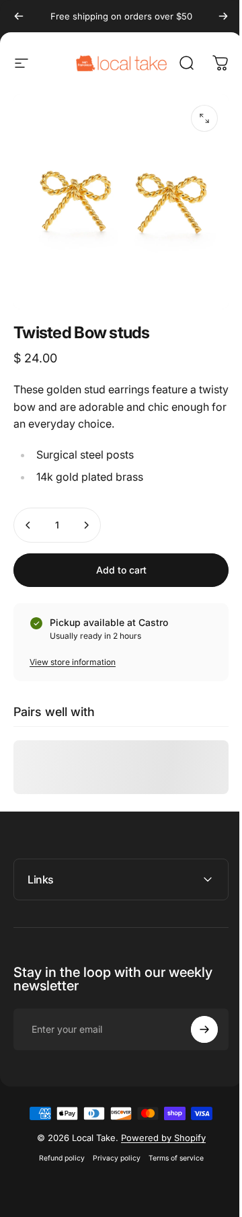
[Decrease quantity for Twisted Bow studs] (28, 525)
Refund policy (56, 1148)
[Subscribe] (194, 1019)
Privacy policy (111, 1148)
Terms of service (170, 1148)
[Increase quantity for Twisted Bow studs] (86, 525)
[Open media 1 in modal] (204, 118)
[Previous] (19, 16)
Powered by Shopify (158, 1127)
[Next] (223, 16)
